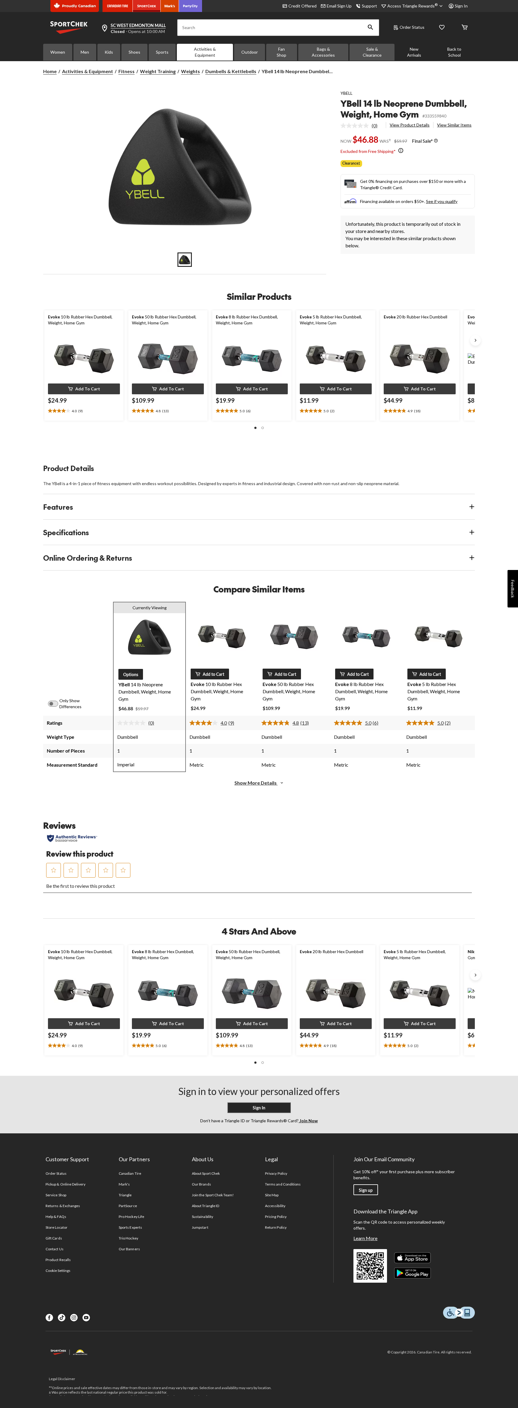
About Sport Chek (206, 1173)
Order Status (412, 27)
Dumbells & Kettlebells (230, 71)
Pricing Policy (276, 1216)
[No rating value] (356, 125)
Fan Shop (281, 52)
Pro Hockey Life (131, 1216)
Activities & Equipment (205, 52)
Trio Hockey (128, 1238)
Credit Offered (302, 5)
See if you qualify (441, 201)
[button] (370, 27)
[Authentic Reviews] (72, 838)
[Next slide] (475, 340)
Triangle (125, 1195)
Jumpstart (200, 1227)
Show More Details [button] (256, 783)
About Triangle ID (205, 1206)
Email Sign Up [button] (339, 5)
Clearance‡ (351, 163)
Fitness (126, 71)
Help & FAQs (56, 1216)
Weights (190, 71)
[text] (84, 411)
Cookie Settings (58, 1270)
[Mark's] (170, 6)
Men (85, 52)
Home (50, 71)
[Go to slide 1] (184, 259)
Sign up (366, 1190)
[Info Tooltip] (436, 141)
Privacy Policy (276, 1173)
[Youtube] (86, 1317)
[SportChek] (147, 6)
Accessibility (275, 1206)
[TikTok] (61, 1317)
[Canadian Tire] (118, 6)
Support (369, 5)
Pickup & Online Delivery (65, 1184)
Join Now (308, 1120)
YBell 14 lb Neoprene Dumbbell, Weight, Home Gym (404, 108)
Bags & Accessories (323, 52)
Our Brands (201, 1184)
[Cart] (465, 27)
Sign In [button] (461, 5)
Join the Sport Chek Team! (213, 1195)
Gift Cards (54, 1238)
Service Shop (56, 1195)
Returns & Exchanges (63, 1206)
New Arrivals (414, 52)
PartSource (128, 1206)
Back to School (454, 52)
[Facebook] (49, 1317)
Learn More (365, 1238)
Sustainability (202, 1216)
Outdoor (249, 52)
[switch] (56, 703)
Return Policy (276, 1227)
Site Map (271, 1195)
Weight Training (158, 71)
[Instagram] (74, 1317)
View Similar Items (454, 124)
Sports (162, 52)
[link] (361, 125)
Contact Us (54, 1249)
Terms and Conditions (283, 1184)
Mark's (124, 1184)
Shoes (134, 52)
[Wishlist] (442, 27)
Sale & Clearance (372, 52)
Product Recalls (58, 1259)
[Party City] (190, 6)
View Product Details (410, 124)
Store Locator (56, 1227)
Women (57, 52)
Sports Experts (130, 1227)
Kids (109, 52)
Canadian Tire (130, 1173)
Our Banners (129, 1249)
